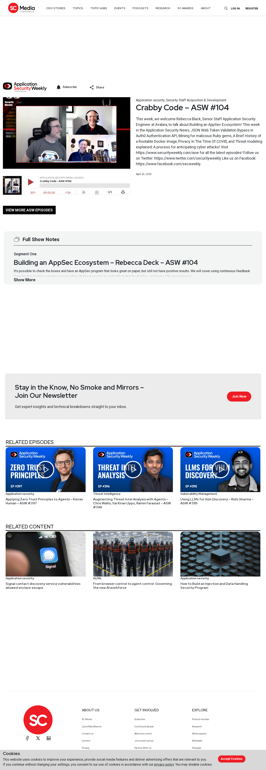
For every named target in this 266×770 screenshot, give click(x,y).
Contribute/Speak (144, 726)
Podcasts (196, 747)
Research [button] (163, 8)
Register (251, 8)
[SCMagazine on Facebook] (27, 738)
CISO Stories (55, 8)
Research (197, 726)
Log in (235, 8)
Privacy (86, 747)
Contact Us (87, 733)
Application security (150, 100)
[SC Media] (21, 7)
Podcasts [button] (140, 8)
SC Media (87, 719)
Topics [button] (78, 8)
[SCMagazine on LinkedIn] (48, 738)
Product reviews (200, 719)
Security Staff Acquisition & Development (196, 100)
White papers (199, 733)
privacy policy (164, 764)
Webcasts (197, 740)
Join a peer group (143, 740)
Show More (24, 279)
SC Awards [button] (185, 8)
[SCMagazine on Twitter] (38, 738)
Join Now (239, 396)
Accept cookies (232, 758)
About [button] (206, 8)
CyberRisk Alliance (92, 726)
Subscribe (139, 719)
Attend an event (143, 733)
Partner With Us (142, 747)
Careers (86, 740)
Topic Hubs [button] (98, 8)
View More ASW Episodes (29, 210)
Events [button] (119, 8)
